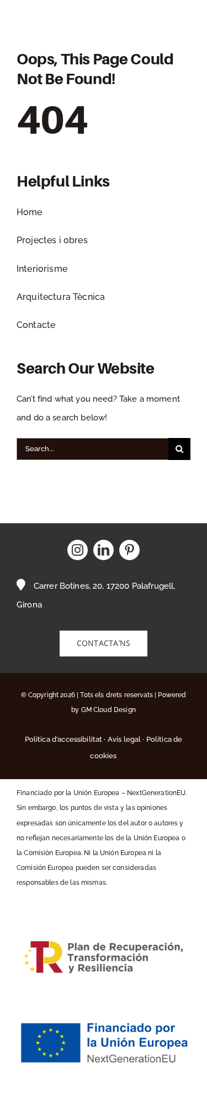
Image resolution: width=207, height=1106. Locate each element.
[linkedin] (103, 550)
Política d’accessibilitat (64, 739)
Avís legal (124, 739)
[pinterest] (129, 550)
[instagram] (77, 550)
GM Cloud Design (108, 710)
